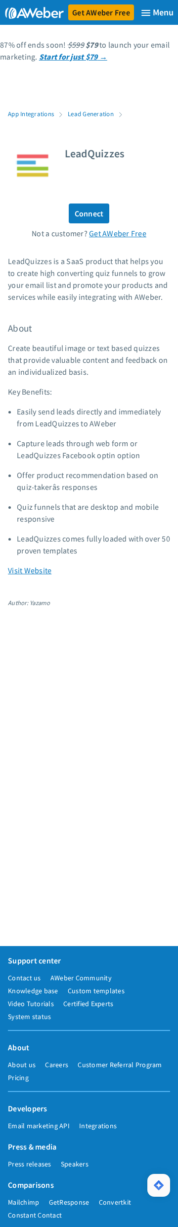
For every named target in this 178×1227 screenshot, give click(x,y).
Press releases (29, 1163)
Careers (56, 1064)
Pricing (18, 1077)
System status (29, 1016)
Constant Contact (35, 1215)
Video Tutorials (31, 1003)
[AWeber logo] (32, 12)
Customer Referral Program (120, 1064)
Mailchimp (23, 1202)
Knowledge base (33, 990)
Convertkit (115, 1202)
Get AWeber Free (101, 12)
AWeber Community (81, 977)
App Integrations (31, 114)
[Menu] (157, 12)
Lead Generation (91, 114)
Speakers (75, 1163)
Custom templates (96, 990)
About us (22, 1064)
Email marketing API (39, 1125)
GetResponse (69, 1202)
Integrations (98, 1125)
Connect (89, 213)
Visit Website (29, 570)
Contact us (24, 977)
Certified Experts (88, 1003)
